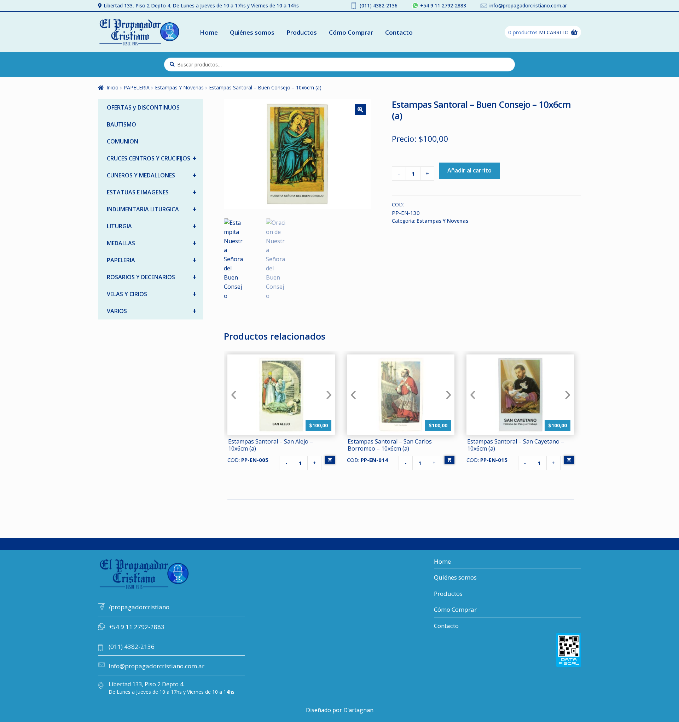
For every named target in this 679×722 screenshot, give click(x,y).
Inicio (112, 87)
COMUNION (122, 141)
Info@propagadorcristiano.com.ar (156, 666)
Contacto (399, 32)
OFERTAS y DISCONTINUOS (143, 107)
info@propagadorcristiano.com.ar (528, 5)
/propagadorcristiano (139, 607)
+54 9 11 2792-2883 (443, 5)
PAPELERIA (137, 87)
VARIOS (152, 311)
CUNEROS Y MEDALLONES (152, 175)
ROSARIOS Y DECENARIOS (152, 277)
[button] (360, 109)
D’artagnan (358, 710)
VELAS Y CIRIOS (152, 294)
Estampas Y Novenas (179, 87)
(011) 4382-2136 (378, 5)
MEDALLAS (152, 243)
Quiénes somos (252, 32)
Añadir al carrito (469, 170)
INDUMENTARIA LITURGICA (152, 209)
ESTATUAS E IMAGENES (152, 192)
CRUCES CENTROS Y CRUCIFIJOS (152, 158)
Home (209, 32)
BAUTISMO (121, 124)
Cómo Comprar (351, 32)
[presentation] (233, 394)
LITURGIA (152, 226)
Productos (301, 32)
